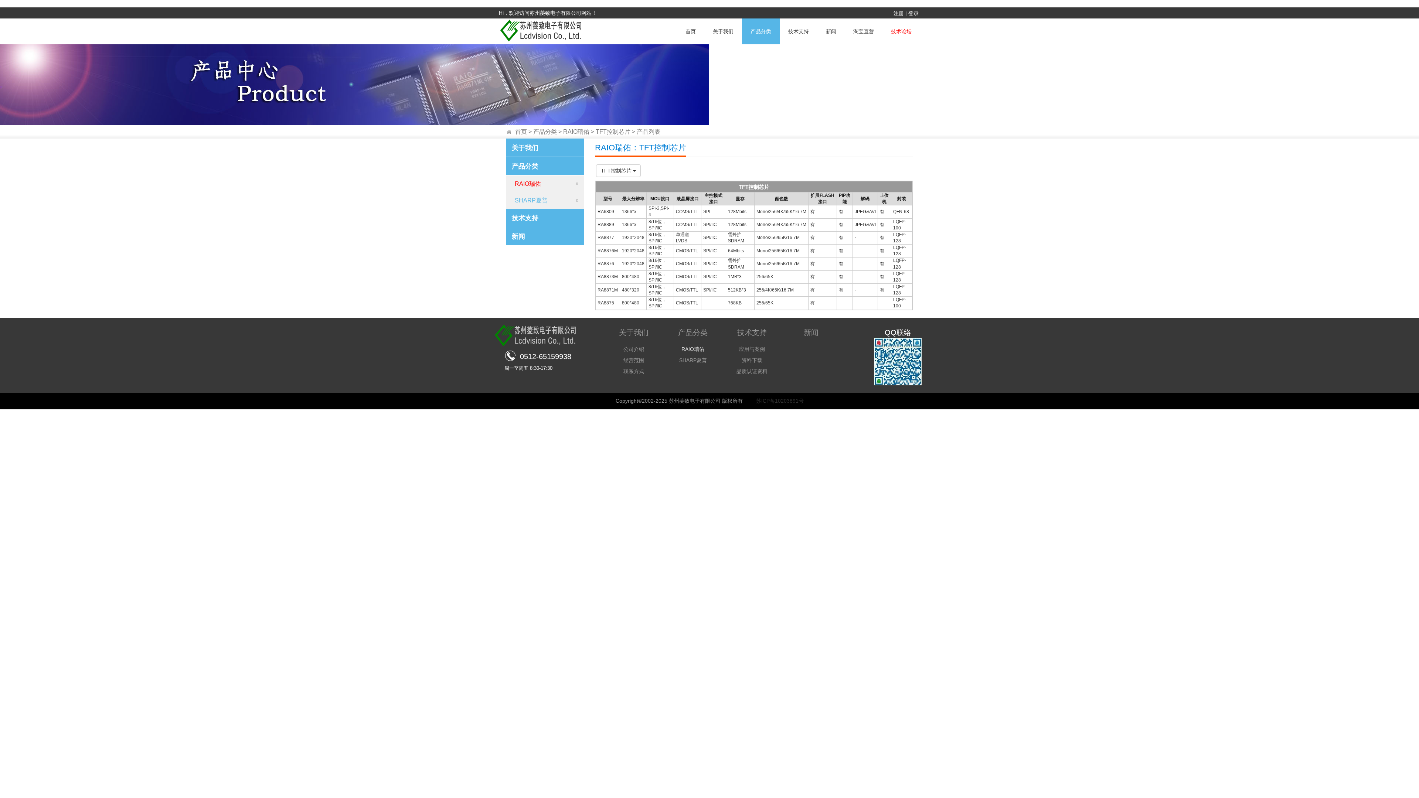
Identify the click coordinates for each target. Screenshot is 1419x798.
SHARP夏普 (530, 200)
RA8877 (606, 237)
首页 (690, 31)
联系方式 (633, 371)
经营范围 (633, 360)
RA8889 (606, 224)
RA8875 (606, 303)
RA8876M (608, 250)
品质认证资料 (752, 371)
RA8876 (606, 263)
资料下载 (752, 360)
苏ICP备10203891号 (780, 401)
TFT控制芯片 (613, 132)
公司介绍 (633, 349)
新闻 (831, 31)
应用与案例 (752, 349)
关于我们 (723, 31)
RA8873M (608, 276)
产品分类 (761, 31)
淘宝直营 (863, 31)
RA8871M (608, 290)
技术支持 (798, 31)
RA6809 (606, 211)
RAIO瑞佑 (576, 132)
